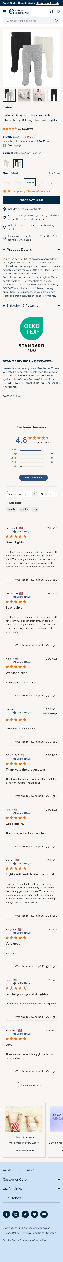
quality (24, 509)
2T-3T (42, 183)
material (11, 509)
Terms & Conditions (32, 1232)
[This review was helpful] (47, 916)
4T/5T (52, 182)
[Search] (56, 20)
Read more (30, 902)
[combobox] (31, 20)
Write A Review (34, 477)
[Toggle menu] (5, 12)
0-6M (8, 183)
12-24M (30, 182)
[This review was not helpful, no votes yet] (54, 580)
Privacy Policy (11, 1232)
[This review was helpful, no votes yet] (47, 580)
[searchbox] (18, 494)
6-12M (19, 183)
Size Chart (54, 173)
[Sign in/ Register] (52, 12)
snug (35, 509)
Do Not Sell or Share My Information (24, 1240)
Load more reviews (31, 1085)
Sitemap (51, 1232)
